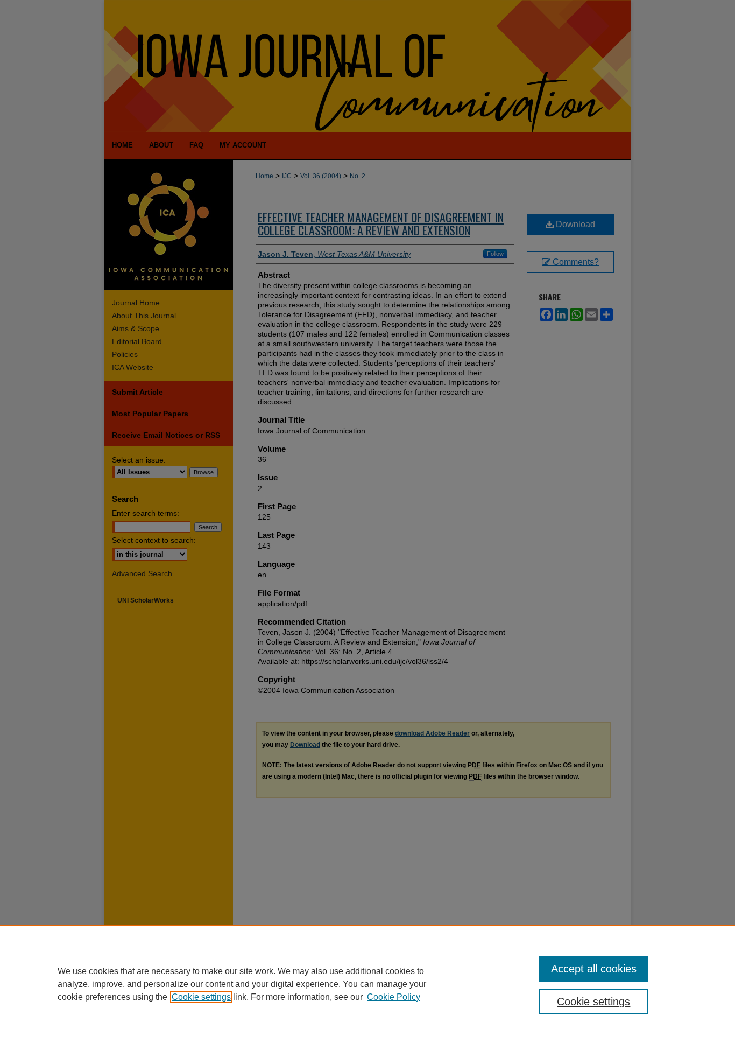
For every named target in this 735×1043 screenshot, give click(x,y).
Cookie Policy (393, 997)
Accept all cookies (594, 969)
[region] (367, 984)
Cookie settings (201, 997)
